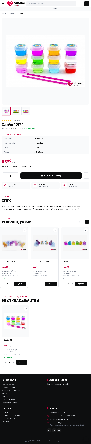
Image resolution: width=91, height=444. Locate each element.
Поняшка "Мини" (9, 261)
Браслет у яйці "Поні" (41, 261)
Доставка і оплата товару (12, 415)
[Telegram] (49, 430)
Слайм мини (68, 261)
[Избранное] (80, 3)
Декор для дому (8, 399)
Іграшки (12, 13)
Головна (4, 13)
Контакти (5, 421)
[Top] (85, 438)
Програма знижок (8, 418)
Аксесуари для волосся (11, 390)
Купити (20, 284)
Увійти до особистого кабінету (59, 384)
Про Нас (5, 412)
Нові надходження (9, 384)
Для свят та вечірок (9, 403)
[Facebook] (59, 430)
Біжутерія (5, 393)
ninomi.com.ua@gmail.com (59, 419)
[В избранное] (86, 175)
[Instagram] (54, 430)
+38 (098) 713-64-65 (58, 412)
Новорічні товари (8, 387)
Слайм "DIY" (9, 340)
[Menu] (3, 3)
